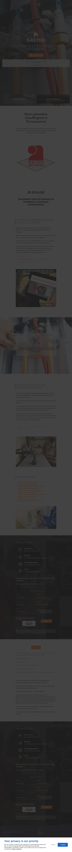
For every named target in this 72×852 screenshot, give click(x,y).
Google (13, 849)
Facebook (18, 849)
